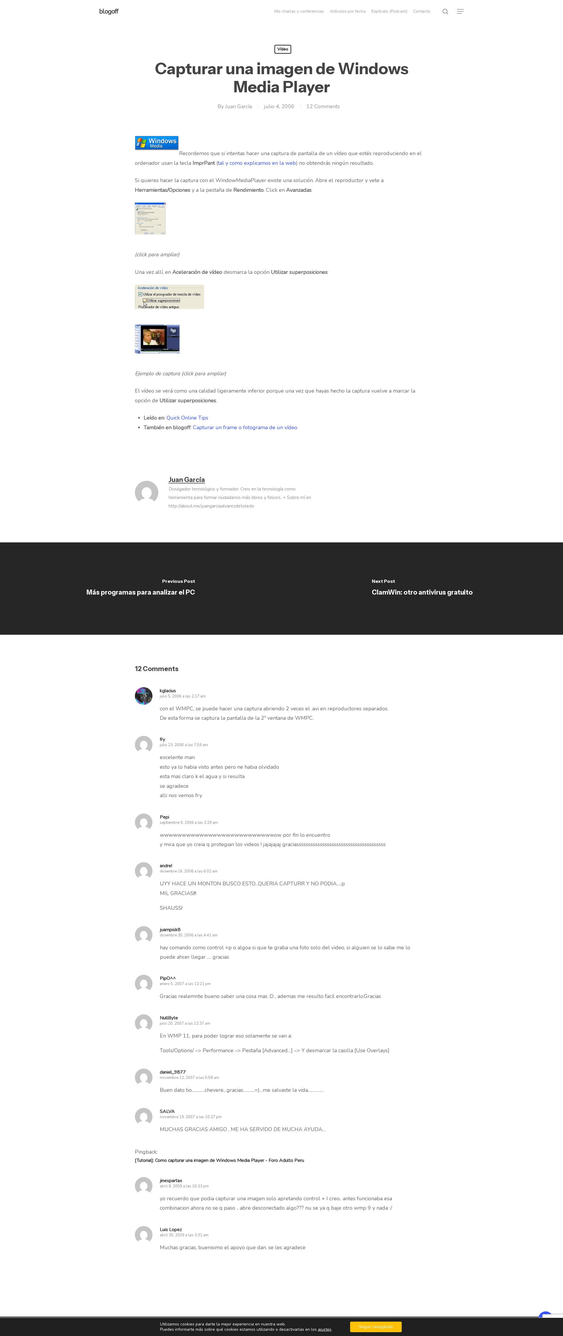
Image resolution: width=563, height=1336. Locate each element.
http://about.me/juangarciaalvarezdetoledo (211, 506)
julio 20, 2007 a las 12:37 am (185, 1023)
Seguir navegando (376, 1327)
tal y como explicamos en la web (257, 163)
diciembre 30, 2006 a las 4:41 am (189, 935)
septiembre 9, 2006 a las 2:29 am (189, 822)
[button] (460, 12)
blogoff (108, 11)
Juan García (238, 106)
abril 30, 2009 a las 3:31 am (184, 1235)
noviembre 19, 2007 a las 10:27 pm (191, 1117)
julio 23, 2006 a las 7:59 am (184, 745)
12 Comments (323, 106)
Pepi (164, 817)
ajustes (324, 1329)
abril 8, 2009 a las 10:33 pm (184, 1186)
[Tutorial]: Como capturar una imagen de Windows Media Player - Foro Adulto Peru (219, 1160)
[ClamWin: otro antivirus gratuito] (422, 588)
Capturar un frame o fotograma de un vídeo (245, 427)
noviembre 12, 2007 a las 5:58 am (189, 1077)
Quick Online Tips (187, 417)
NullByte (169, 1018)
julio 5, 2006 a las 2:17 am (183, 696)
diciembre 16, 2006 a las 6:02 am (189, 871)
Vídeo (282, 49)
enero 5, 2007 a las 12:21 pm (185, 984)
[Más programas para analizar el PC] (141, 588)
